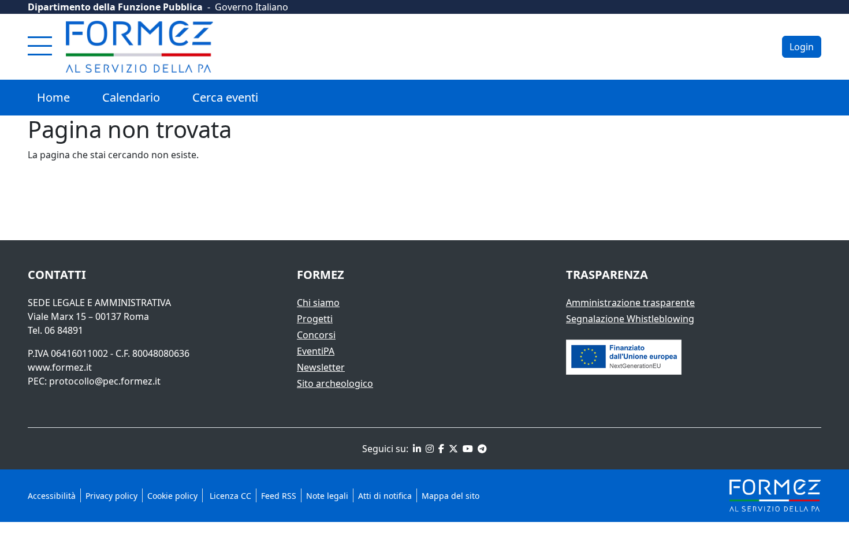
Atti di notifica (385, 495)
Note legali (327, 495)
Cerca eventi (225, 97)
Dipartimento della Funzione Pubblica (115, 7)
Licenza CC (229, 495)
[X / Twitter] (452, 448)
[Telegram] (481, 448)
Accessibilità (52, 495)
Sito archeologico (335, 383)
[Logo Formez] (139, 46)
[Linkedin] (416, 448)
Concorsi (316, 335)
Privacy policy (111, 495)
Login (802, 46)
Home (53, 97)
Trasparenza (607, 274)
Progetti (315, 318)
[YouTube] (466, 448)
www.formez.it (60, 367)
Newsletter (321, 367)
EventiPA (315, 351)
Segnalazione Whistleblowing (630, 318)
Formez (320, 274)
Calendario (131, 97)
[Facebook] (440, 448)
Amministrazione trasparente (630, 302)
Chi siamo (318, 302)
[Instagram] (428, 448)
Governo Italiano (251, 7)
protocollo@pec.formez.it (105, 381)
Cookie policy (172, 495)
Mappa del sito (450, 495)
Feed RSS (278, 495)
